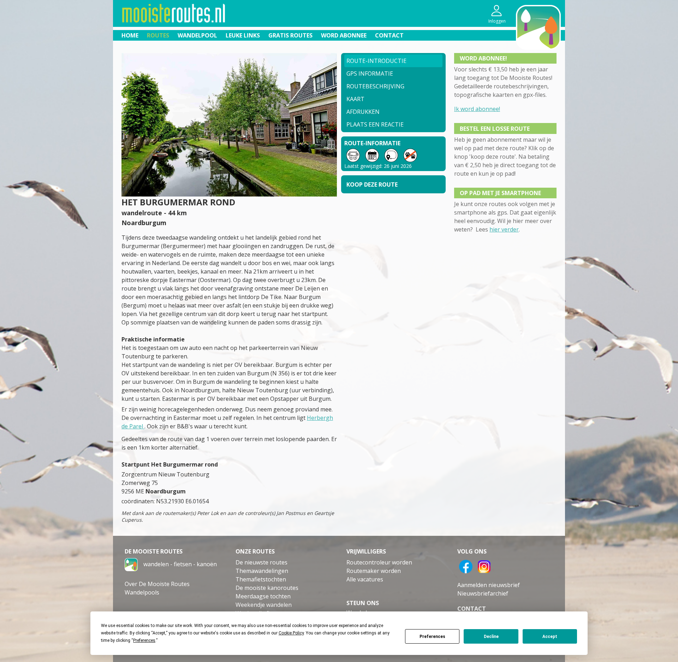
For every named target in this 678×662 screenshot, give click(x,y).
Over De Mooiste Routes (157, 584)
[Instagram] (484, 566)
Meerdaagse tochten (263, 596)
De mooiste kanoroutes (267, 588)
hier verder (504, 229)
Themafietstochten (261, 579)
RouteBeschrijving (375, 86)
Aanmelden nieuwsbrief (488, 585)
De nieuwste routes (261, 562)
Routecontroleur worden (379, 562)
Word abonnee (344, 35)
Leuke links (243, 35)
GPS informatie (369, 73)
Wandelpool (197, 35)
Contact (389, 35)
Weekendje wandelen (264, 605)
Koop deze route (372, 184)
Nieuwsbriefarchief (482, 593)
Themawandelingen (262, 571)
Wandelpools (142, 592)
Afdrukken (363, 112)
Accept (549, 636)
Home (129, 35)
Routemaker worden (373, 571)
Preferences (432, 636)
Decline (491, 636)
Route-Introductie (376, 61)
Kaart (355, 99)
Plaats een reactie (375, 124)
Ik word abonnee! (477, 109)
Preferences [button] (144, 640)
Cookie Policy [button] (291, 633)
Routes (158, 35)
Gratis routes (290, 35)
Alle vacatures (364, 579)
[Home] (131, 564)
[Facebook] (465, 566)
